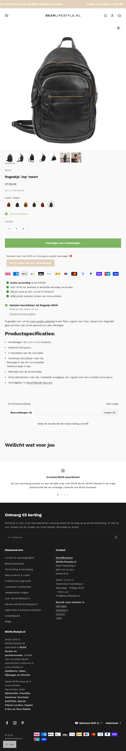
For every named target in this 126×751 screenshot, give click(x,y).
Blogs (8, 621)
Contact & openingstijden (19, 557)
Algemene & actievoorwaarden (23, 609)
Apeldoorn (62, 610)
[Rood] (43, 204)
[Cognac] (9, 204)
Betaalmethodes (14, 563)
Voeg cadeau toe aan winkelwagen (30, 262)
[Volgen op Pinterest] (23, 723)
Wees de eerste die (63, 423)
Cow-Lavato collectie (42, 321)
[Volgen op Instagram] (15, 723)
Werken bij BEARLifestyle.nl (21, 604)
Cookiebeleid (12, 615)
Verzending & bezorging (19, 569)
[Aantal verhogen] (23, 228)
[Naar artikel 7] (76, 158)
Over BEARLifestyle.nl (17, 598)
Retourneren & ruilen (17, 575)
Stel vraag (112, 403)
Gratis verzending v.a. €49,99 (101, 4)
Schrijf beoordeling (19, 403)
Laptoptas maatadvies (18, 586)
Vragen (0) (110, 412)
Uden (59, 617)
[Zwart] (51, 204)
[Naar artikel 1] (10, 158)
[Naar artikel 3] (32, 158)
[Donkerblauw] (17, 204)
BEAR (8, 170)
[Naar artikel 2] (21, 158)
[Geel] (26, 204)
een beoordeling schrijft (75, 423)
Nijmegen (61, 606)
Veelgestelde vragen (17, 592)
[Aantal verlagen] (9, 228)
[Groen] (34, 204)
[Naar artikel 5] (54, 158)
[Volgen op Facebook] (7, 723)
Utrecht (60, 614)
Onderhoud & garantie (18, 580)
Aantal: (9, 221)
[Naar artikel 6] (65, 158)
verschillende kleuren (39, 382)
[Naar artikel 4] (43, 158)
